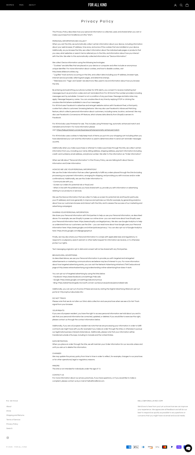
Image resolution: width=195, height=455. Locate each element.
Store (8, 411)
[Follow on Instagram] (7, 437)
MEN (21, 5)
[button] (188, 448)
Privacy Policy (12, 424)
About (8, 406)
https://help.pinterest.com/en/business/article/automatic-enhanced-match (88, 130)
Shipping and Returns (15, 415)
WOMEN (10, 5)
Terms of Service (13, 420)
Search (9, 428)
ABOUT (32, 5)
